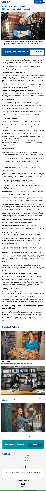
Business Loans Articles (13, 6)
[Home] (2, 6)
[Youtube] (25, 467)
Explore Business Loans (37, 52)
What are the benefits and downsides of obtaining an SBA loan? (19, 436)
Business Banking (34, 318)
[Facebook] (20, 467)
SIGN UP (35, 444)
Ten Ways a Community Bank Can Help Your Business (16, 363)
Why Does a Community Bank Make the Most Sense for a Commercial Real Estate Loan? (22, 399)
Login (39, 1)
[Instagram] (22, 467)
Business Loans (5, 361)
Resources (6, 6)
